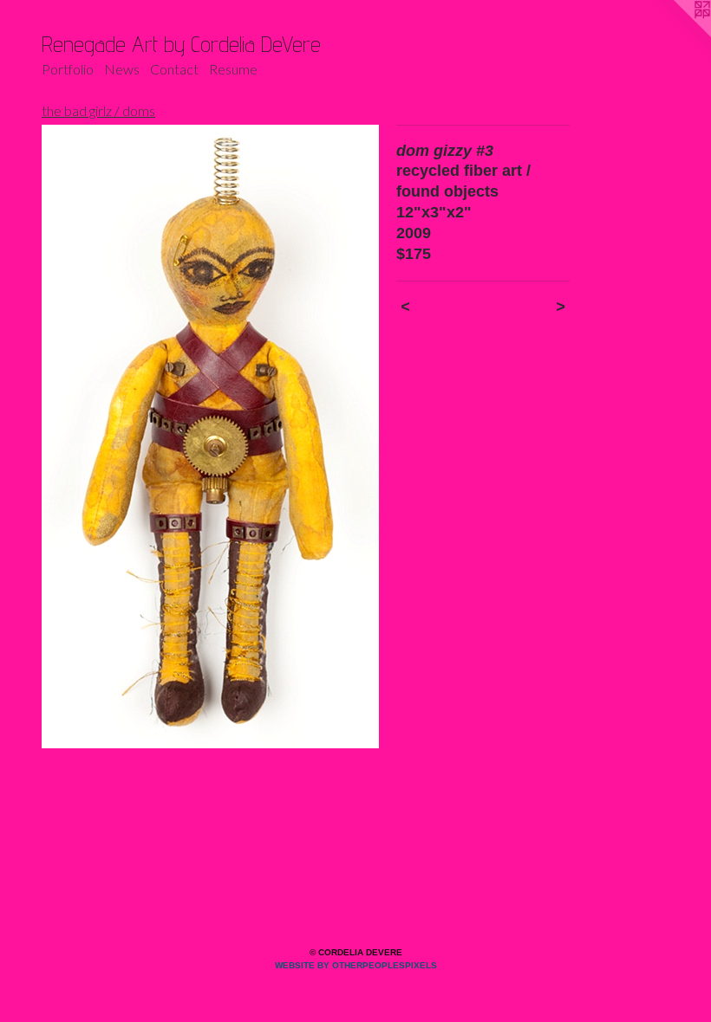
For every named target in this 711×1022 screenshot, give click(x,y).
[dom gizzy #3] (210, 436)
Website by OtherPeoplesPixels (356, 965)
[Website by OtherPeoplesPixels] (676, 34)
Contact (174, 69)
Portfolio (68, 69)
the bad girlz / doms (98, 110)
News (122, 69)
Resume (233, 69)
